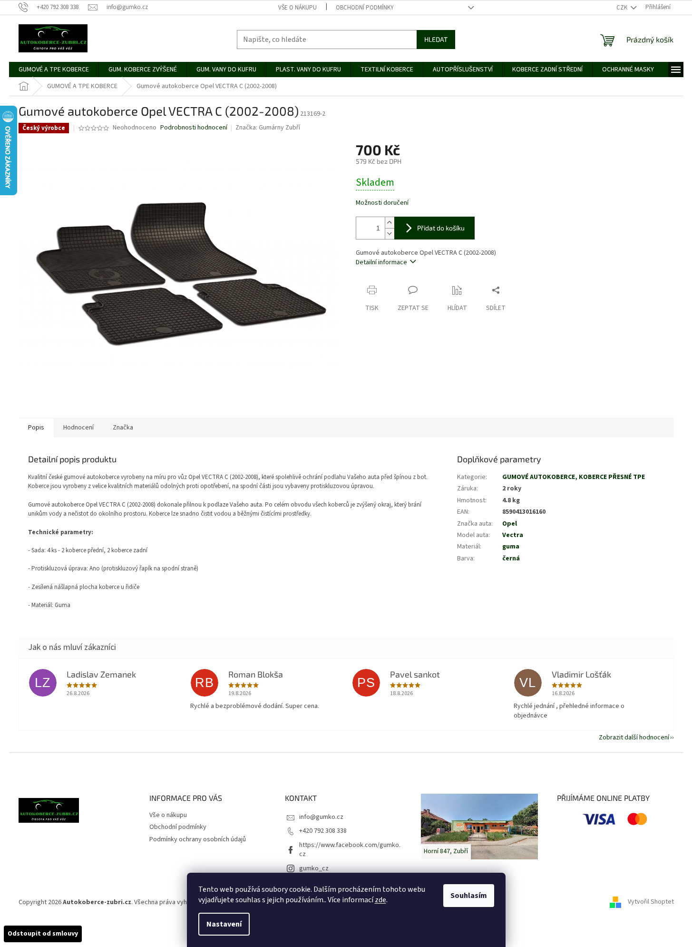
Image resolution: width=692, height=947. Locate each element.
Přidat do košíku (441, 228)
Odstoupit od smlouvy (43, 933)
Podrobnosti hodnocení (193, 127)
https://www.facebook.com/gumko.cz (349, 849)
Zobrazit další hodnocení (634, 737)
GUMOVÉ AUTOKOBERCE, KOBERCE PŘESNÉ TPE (573, 477)
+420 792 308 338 (323, 831)
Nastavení (224, 924)
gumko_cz (314, 868)
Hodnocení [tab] (78, 427)
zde (380, 900)
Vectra (512, 535)
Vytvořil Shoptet (651, 902)
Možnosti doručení (382, 203)
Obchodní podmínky (365, 7)
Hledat (436, 39)
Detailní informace (381, 262)
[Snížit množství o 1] (389, 233)
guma (510, 546)
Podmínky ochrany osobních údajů (197, 839)
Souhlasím (468, 895)
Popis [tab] (36, 427)
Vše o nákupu (297, 7)
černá (511, 558)
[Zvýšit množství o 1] (389, 222)
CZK (622, 7)
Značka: (267, 127)
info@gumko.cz (321, 817)
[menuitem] (53, 69)
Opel (509, 523)
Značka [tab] (123, 427)
